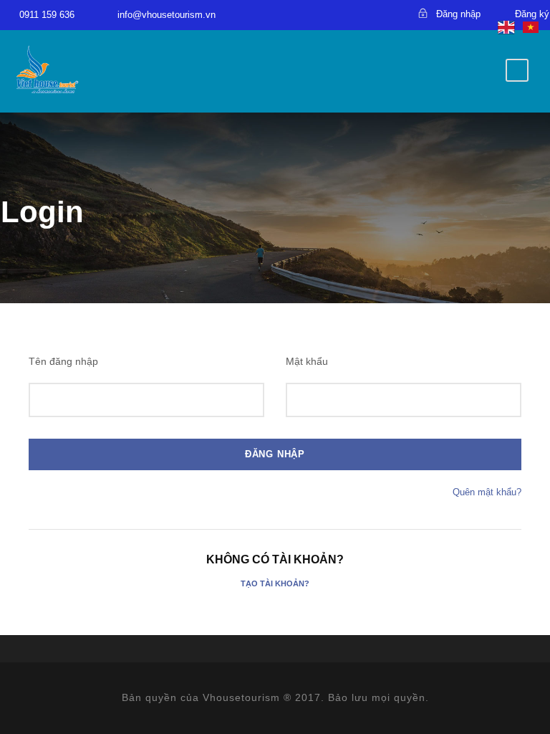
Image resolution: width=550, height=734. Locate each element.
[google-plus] (366, 13)
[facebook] (316, 13)
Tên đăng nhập (63, 361)
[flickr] (341, 13)
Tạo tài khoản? (275, 583)
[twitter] (391, 13)
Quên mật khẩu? (487, 492)
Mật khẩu (307, 361)
